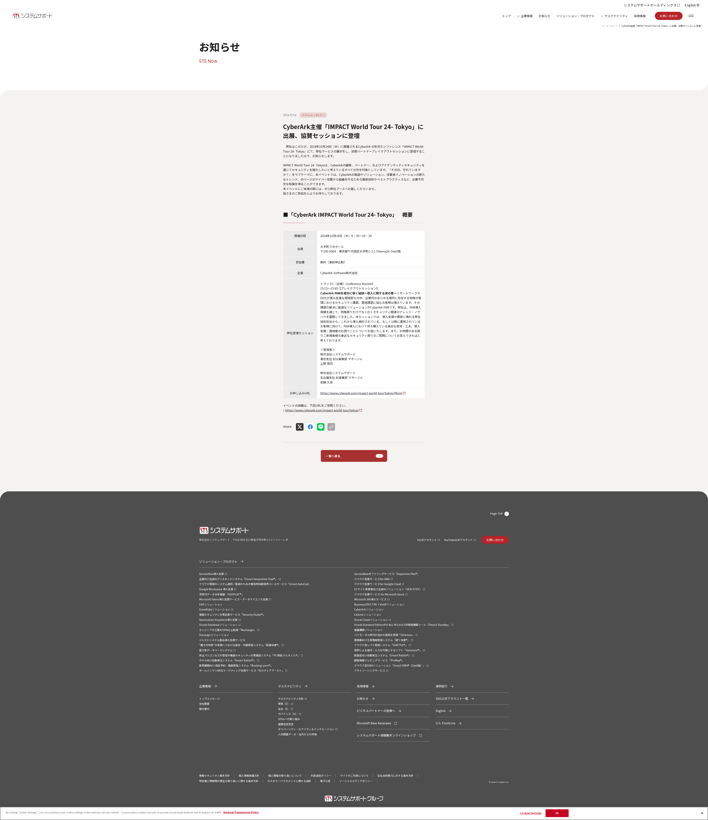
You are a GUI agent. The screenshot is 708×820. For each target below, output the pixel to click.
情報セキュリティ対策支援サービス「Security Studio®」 (232, 614)
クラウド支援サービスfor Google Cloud (377, 584)
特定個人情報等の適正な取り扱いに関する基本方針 (228, 781)
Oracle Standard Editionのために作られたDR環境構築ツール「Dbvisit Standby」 (402, 625)
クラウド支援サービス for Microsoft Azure (379, 594)
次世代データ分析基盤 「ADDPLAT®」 (221, 594)
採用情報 (640, 16)
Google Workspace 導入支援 (216, 589)
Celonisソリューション (367, 614)
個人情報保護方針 (249, 775)
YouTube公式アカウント (458, 540)
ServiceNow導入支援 (211, 574)
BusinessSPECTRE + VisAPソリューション (379, 604)
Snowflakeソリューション (214, 609)
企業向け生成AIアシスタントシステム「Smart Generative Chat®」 (238, 579)
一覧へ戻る (333, 456)
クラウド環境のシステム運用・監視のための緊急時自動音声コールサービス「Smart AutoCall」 (255, 584)
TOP (603, 25)
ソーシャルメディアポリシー (356, 781)
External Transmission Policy (240, 812)
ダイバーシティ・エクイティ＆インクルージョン (306, 729)
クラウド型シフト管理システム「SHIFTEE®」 (381, 645)
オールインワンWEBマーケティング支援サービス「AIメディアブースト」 (241, 670)
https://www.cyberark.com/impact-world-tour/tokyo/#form (361, 393)
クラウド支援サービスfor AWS (372, 579)
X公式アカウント (427, 540)
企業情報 (527, 16)
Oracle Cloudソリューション (371, 620)
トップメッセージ (209, 698)
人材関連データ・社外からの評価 (297, 734)
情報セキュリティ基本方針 (214, 775)
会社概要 (204, 703)
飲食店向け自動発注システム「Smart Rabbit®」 (382, 655)
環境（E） (284, 703)
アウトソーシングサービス (369, 670)
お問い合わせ (669, 16)
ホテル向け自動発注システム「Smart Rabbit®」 (227, 660)
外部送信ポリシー (321, 775)
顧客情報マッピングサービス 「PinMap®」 (379, 660)
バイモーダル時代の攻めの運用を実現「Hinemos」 (384, 635)
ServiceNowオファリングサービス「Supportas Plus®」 (387, 574)
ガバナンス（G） (288, 714)
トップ (506, 16)
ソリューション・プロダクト (575, 16)
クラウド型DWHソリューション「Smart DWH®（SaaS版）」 (390, 665)
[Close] (702, 813)
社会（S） (284, 709)
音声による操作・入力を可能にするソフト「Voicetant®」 (388, 650)
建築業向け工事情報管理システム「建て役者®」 (382, 640)
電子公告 (325, 781)
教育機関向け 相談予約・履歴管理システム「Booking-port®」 (236, 665)
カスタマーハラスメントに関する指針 (289, 781)
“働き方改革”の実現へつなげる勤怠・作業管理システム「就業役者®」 (240, 645)
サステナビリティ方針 (291, 698)
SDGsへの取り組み (289, 719)
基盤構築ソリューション (368, 630)
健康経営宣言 (286, 724)
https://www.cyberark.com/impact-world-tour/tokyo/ (322, 410)
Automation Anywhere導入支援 (218, 620)
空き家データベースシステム (215, 650)
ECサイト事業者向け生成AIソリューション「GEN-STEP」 (388, 589)
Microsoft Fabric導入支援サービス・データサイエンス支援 (233, 599)
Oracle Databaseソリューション (218, 625)
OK (557, 813)
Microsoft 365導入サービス (370, 599)
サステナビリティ (616, 16)
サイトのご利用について (354, 775)
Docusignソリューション (214, 635)
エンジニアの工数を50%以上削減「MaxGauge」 (227, 630)
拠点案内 (204, 709)
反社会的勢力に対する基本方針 (395, 775)
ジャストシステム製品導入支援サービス (222, 640)
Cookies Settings (531, 813)
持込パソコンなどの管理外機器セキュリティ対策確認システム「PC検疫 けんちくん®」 (249, 655)
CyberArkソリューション (369, 609)
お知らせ (544, 16)
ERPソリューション (210, 604)
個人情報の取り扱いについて (285, 775)
